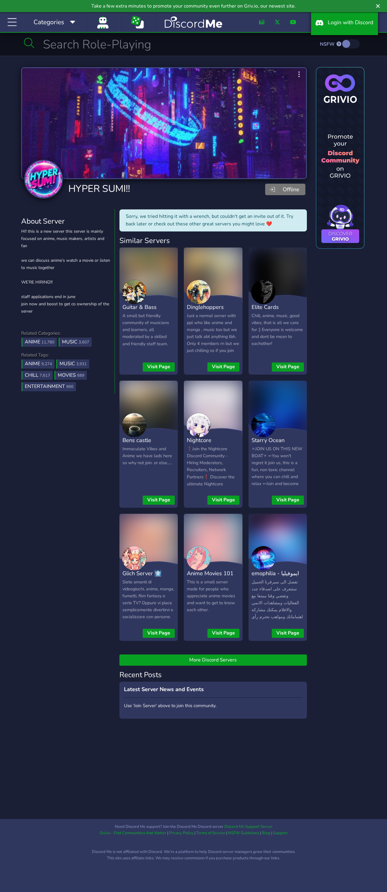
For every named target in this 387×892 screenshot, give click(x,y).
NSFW (328, 44)
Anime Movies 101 (210, 573)
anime (38, 363)
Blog (266, 833)
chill (37, 375)
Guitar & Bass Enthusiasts (139, 311)
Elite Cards (265, 307)
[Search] (29, 43)
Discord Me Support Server (248, 826)
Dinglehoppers (205, 307)
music (73, 363)
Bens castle (136, 440)
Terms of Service (210, 833)
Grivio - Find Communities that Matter (133, 833)
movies (71, 375)
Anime (39, 342)
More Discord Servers (213, 660)
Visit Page (158, 366)
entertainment (49, 386)
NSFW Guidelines (243, 833)
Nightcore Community (201, 444)
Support (280, 833)
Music (75, 342)
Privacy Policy (181, 833)
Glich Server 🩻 (141, 573)
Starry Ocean (268, 440)
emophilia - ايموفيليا (275, 573)
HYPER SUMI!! (99, 188)
